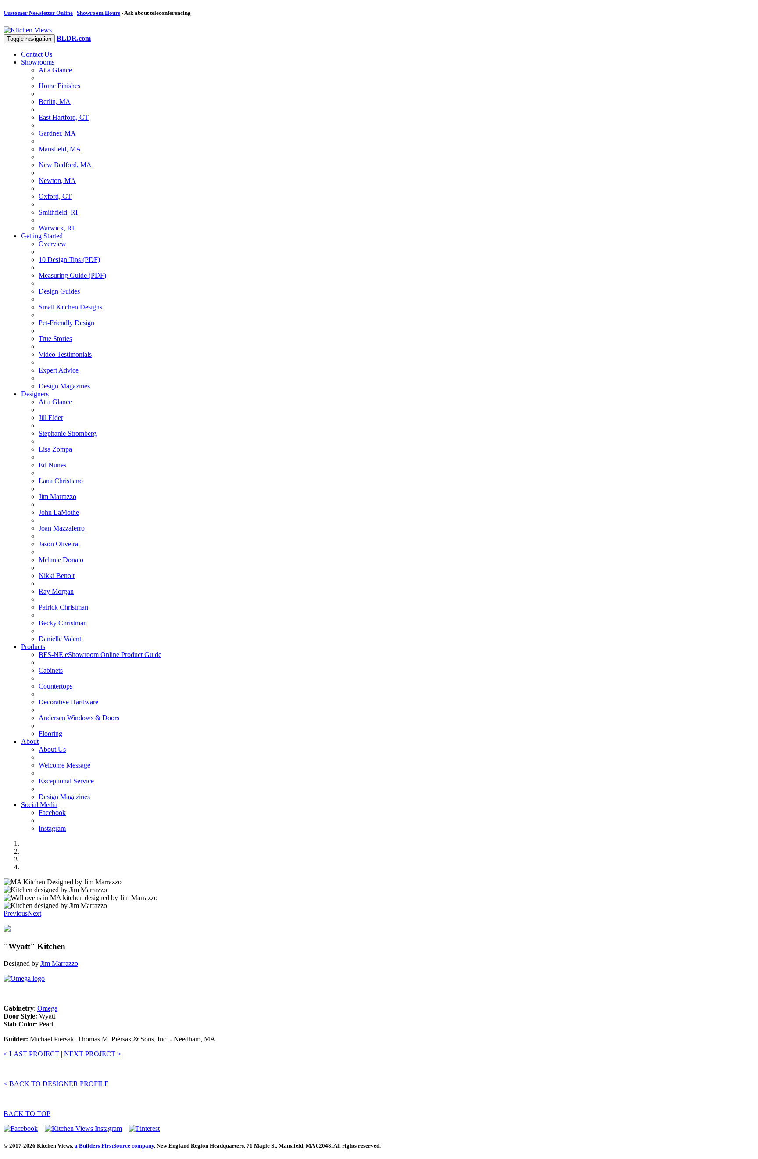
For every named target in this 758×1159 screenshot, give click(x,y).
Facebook (52, 812)
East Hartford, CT (64, 117)
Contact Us (36, 54)
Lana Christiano (61, 480)
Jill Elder (51, 417)
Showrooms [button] (37, 62)
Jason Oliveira (58, 544)
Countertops (55, 686)
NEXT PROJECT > (92, 1054)
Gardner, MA (57, 133)
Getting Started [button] (42, 236)
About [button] (30, 741)
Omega (47, 1008)
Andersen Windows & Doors (79, 717)
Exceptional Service (66, 781)
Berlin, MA (55, 101)
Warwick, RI (56, 228)
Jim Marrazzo (57, 496)
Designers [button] (35, 394)
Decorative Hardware (68, 702)
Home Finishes (59, 86)
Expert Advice (59, 370)
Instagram (52, 828)
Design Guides (59, 291)
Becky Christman (63, 623)
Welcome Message (64, 765)
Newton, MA (57, 180)
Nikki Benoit (57, 575)
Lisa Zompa (55, 449)
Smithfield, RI (58, 212)
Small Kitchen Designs (70, 307)
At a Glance (55, 70)
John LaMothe (59, 512)
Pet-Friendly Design (66, 323)
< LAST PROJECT (31, 1054)
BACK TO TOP (27, 1113)
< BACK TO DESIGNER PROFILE (56, 1083)
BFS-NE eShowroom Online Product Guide (100, 654)
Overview (52, 244)
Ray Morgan (56, 591)
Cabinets (51, 670)
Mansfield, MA (60, 149)
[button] (16, 913)
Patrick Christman (63, 607)
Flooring (50, 733)
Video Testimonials (65, 354)
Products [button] (33, 646)
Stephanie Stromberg (68, 433)
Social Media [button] (39, 804)
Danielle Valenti (61, 638)
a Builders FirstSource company (114, 1145)
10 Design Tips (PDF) (69, 259)
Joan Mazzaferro (62, 528)
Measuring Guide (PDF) (72, 275)
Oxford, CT (55, 196)
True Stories (55, 338)
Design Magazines (64, 386)
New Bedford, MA (65, 165)
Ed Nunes (52, 465)
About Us (52, 749)
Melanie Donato (61, 559)
